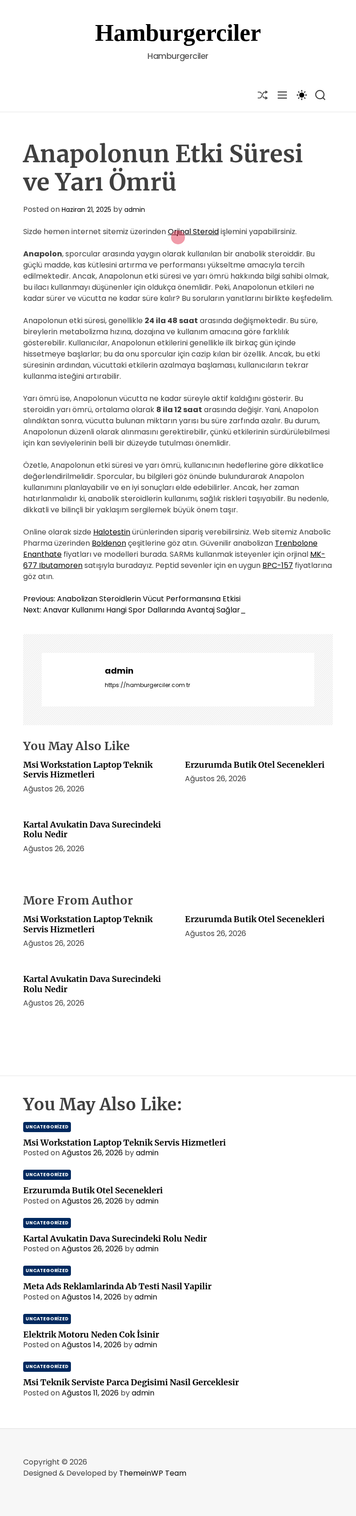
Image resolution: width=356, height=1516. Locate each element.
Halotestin (111, 532)
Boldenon (109, 543)
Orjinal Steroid (193, 231)
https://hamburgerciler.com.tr (147, 685)
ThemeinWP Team (152, 1473)
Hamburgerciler (178, 32)
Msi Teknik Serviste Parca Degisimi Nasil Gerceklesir (131, 1382)
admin (134, 209)
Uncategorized (47, 1126)
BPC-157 (277, 565)
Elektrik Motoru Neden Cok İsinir (91, 1334)
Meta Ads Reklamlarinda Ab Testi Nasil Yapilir (117, 1286)
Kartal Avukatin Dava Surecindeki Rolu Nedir (92, 829)
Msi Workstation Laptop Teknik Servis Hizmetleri (88, 769)
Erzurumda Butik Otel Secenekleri (254, 764)
